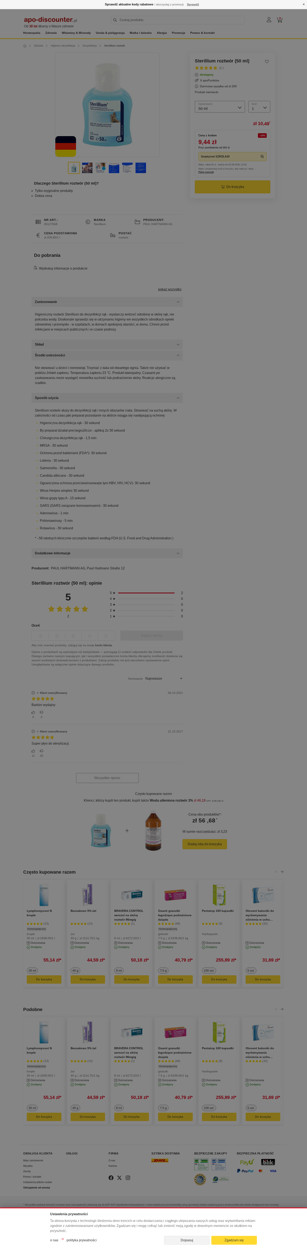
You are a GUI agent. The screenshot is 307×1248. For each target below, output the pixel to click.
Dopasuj (187, 1240)
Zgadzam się (234, 1240)
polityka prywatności (82, 1240)
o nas (54, 1240)
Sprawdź (193, 4)
